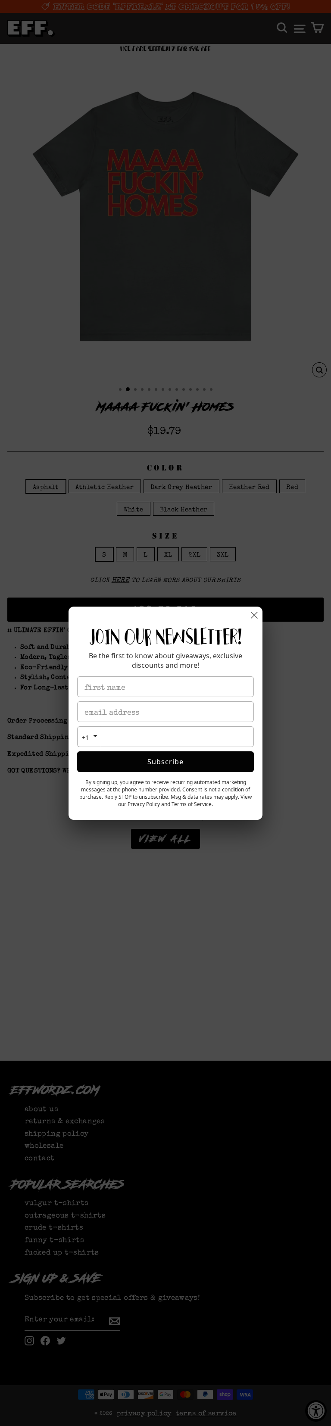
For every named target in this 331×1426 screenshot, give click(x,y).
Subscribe (165, 761)
